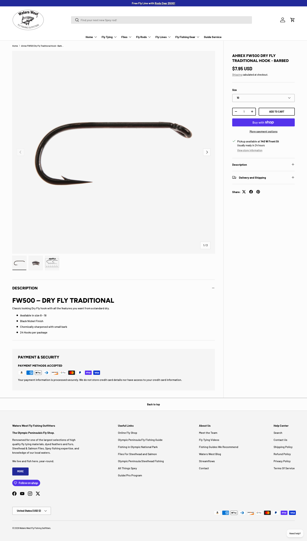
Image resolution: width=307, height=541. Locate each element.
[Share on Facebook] (251, 191)
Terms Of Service (284, 468)
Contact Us (280, 439)
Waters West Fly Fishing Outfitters (35, 528)
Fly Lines (161, 37)
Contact (204, 468)
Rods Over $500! (165, 3)
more (20, 471)
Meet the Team (208, 432)
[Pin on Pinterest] (258, 191)
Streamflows (207, 461)
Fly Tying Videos (209, 439)
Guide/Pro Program (130, 475)
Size (234, 89)
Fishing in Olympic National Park (138, 446)
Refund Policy (282, 454)
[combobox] (161, 20)
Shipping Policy (283, 446)
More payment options (264, 131)
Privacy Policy (282, 461)
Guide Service (213, 37)
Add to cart (276, 111)
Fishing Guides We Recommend (218, 446)
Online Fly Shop (127, 432)
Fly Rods (141, 37)
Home (89, 37)
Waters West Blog (210, 454)
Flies (124, 37)
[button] (293, 20)
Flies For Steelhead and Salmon (137, 454)
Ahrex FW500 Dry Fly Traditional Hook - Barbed (42, 46)
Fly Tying (107, 37)
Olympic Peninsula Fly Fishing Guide (140, 439)
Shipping (237, 74)
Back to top (153, 404)
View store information (249, 150)
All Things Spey (127, 468)
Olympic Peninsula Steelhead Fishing (141, 461)
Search (278, 432)
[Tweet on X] (243, 191)
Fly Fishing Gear (185, 37)
